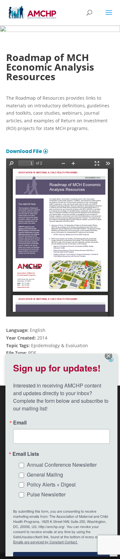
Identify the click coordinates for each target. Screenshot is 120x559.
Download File (24, 151)
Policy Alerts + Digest (51, 484)
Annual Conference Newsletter (62, 464)
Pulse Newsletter (46, 494)
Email (20, 422)
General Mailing (45, 474)
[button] (109, 17)
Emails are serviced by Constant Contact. (45, 541)
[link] (32, 12)
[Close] (112, 359)
